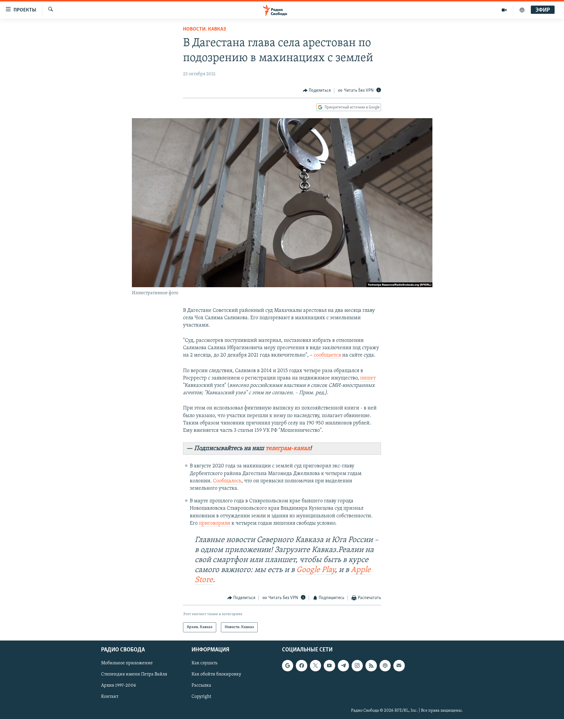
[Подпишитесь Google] (287, 665)
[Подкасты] (385, 665)
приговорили (215, 523)
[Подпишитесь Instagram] (357, 665)
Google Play (315, 570)
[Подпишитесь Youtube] (329, 665)
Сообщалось (227, 481)
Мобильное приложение (127, 663)
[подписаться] (398, 665)
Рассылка (201, 685)
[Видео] (504, 10)
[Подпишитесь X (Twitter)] (315, 665)
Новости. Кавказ (204, 29)
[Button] (317, 90)
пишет (368, 378)
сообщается (327, 355)
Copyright (201, 697)
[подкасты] (522, 10)
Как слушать (204, 663)
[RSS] (371, 665)
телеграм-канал (288, 448)
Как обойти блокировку (216, 674)
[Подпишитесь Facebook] (301, 665)
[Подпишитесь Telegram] (343, 665)
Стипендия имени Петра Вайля (134, 674)
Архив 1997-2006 (118, 685)
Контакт (109, 697)
